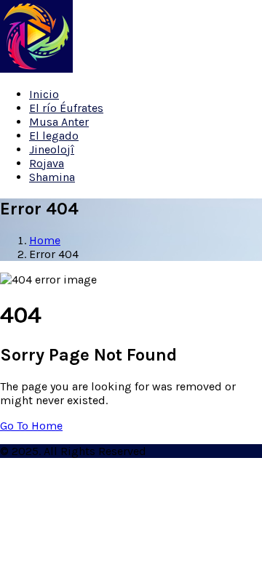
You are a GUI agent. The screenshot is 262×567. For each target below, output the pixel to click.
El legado (54, 135)
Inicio (44, 94)
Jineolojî (51, 149)
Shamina (52, 177)
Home (44, 240)
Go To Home (31, 426)
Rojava (46, 163)
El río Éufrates (66, 108)
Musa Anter (59, 122)
